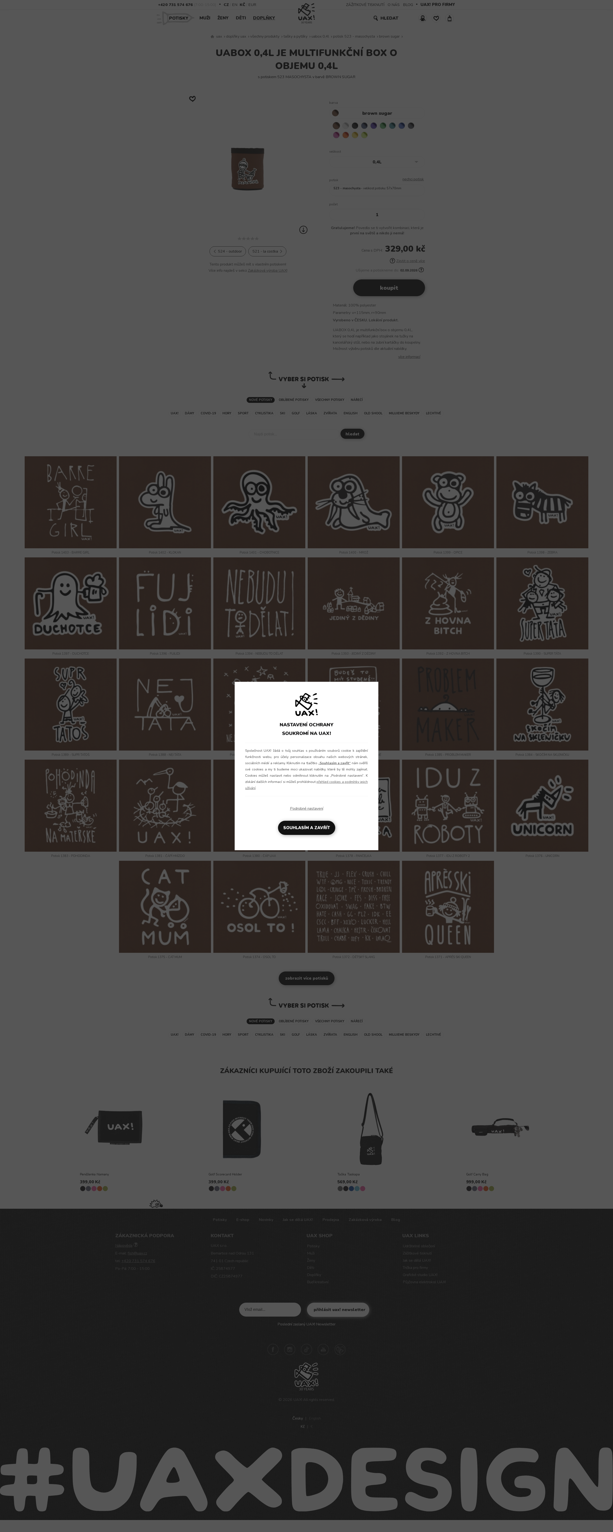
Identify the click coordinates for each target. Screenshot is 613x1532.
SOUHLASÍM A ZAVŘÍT (306, 828)
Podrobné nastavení (306, 808)
